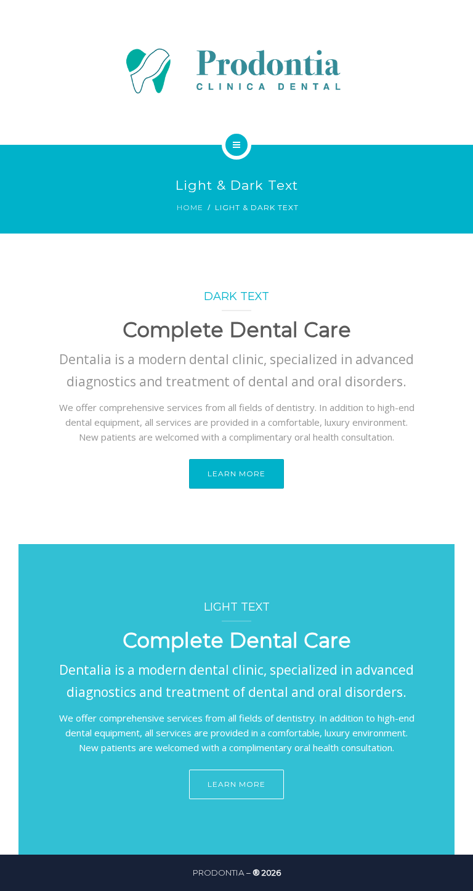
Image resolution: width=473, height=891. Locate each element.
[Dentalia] (236, 70)
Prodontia (219, 872)
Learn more (236, 473)
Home (190, 207)
